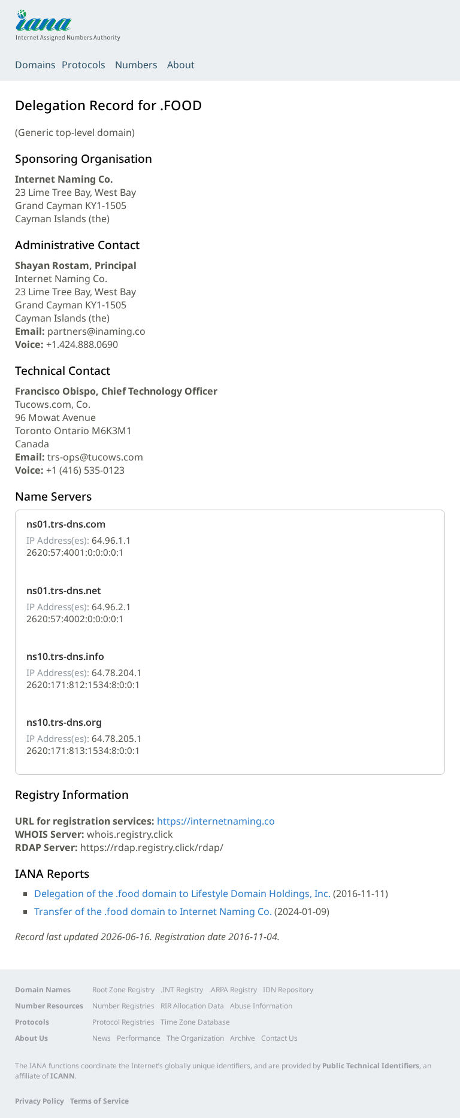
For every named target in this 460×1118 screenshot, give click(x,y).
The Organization (195, 1038)
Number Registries (123, 1006)
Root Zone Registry (123, 989)
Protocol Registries (123, 1022)
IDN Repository (288, 989)
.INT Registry (182, 989)
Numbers (136, 64)
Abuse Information (261, 1006)
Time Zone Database (195, 1022)
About (181, 64)
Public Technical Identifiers (370, 1066)
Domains (35, 64)
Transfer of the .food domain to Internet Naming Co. (153, 911)
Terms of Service (99, 1101)
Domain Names (43, 989)
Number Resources (49, 1006)
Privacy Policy (39, 1101)
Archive (242, 1038)
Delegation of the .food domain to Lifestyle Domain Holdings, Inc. (182, 893)
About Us (31, 1038)
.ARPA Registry (233, 989)
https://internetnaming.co (216, 821)
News (101, 1038)
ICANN (62, 1076)
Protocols (83, 64)
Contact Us (279, 1038)
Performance (139, 1038)
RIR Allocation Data (192, 1006)
